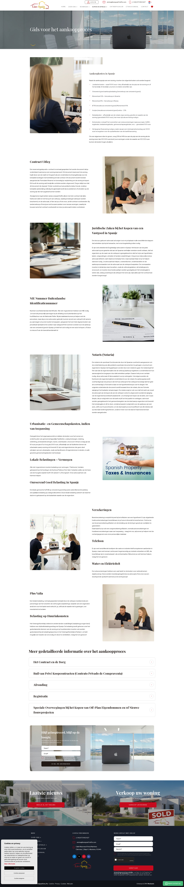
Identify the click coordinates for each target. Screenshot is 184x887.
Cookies (63, 884)
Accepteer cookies (19, 868)
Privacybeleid (75, 759)
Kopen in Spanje (99, 7)
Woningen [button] (84, 7)
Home (63, 6)
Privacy (57, 884)
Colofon (51, 884)
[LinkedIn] (89, 856)
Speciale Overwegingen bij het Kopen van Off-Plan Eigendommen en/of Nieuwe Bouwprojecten (86, 710)
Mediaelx (151, 884)
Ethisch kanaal (132, 6)
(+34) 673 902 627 (139, 2)
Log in (93, 2)
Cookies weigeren (19, 878)
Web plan (70, 884)
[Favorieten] (152, 6)
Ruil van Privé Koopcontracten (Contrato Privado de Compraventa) (77, 673)
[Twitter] (79, 856)
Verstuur (133, 868)
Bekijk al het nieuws (46, 805)
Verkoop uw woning (138, 805)
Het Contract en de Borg (49, 662)
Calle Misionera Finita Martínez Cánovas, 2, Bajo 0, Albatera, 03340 (88, 848)
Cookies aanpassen (19, 873)
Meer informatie (9, 864)
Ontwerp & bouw (116, 6)
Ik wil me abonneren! (61, 764)
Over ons (72, 7)
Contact (144, 6)
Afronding (40, 685)
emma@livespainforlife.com (116, 2)
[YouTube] (84, 856)
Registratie (40, 696)
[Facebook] (74, 856)
